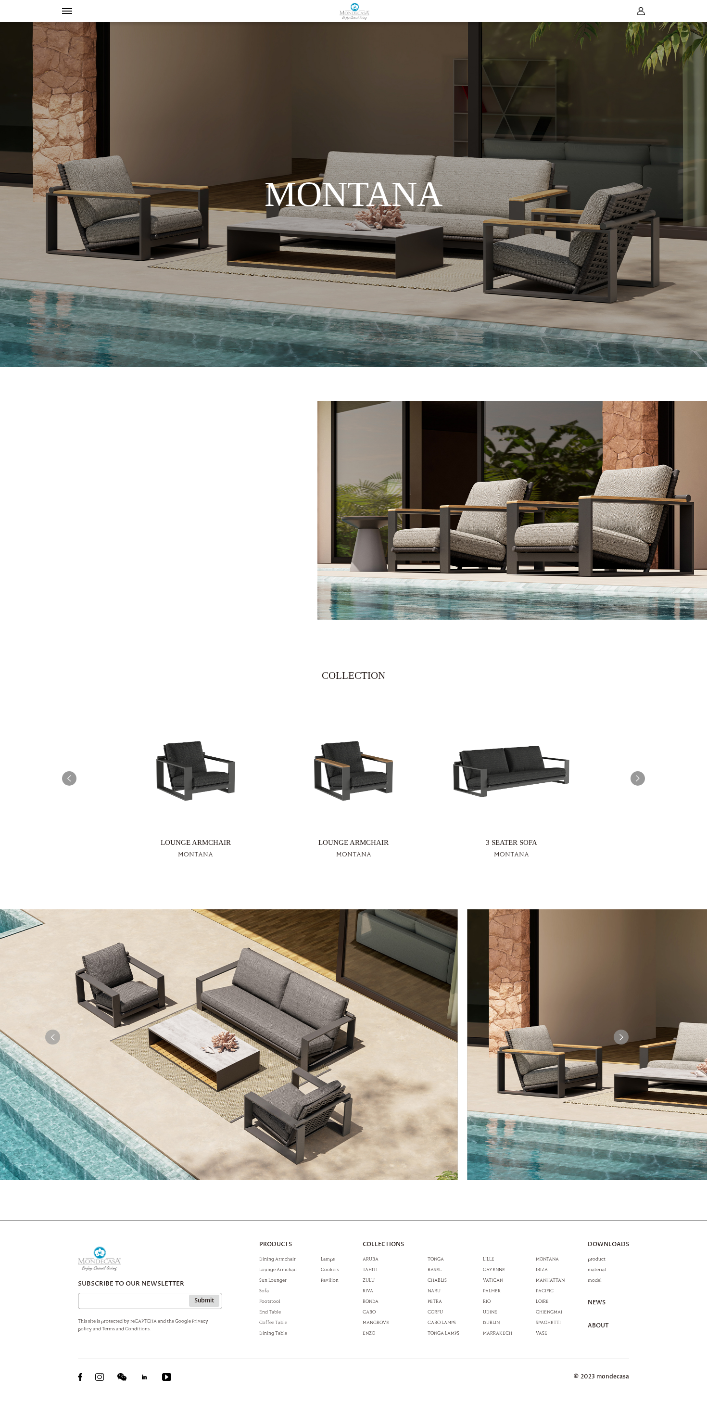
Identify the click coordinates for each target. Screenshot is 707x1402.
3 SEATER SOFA (511, 842)
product (597, 1258)
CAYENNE (494, 1269)
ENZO (369, 1332)
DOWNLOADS (608, 1245)
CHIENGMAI (549, 1311)
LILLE (488, 1258)
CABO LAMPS (442, 1322)
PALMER (492, 1290)
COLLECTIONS (383, 1245)
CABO (369, 1311)
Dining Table (273, 1332)
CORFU (435, 1311)
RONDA (371, 1301)
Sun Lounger (273, 1279)
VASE (541, 1332)
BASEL (435, 1269)
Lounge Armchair (278, 1269)
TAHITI (370, 1269)
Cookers (330, 1269)
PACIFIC (545, 1290)
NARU (434, 1290)
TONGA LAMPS (443, 1332)
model (595, 1279)
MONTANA (547, 1258)
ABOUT (598, 1326)
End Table (270, 1311)
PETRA (435, 1301)
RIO (487, 1301)
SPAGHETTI (548, 1322)
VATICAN (493, 1279)
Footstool (269, 1301)
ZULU (369, 1279)
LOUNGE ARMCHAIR (196, 842)
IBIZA (542, 1269)
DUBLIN (491, 1322)
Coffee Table (273, 1322)
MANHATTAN (550, 1279)
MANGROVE (376, 1322)
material (597, 1269)
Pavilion (330, 1279)
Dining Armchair (277, 1258)
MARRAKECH (497, 1332)
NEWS (597, 1303)
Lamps (328, 1258)
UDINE (490, 1311)
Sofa (264, 1290)
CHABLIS (437, 1279)
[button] (69, 778)
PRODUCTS (275, 1245)
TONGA (436, 1258)
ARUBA (371, 1258)
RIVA (368, 1290)
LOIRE (542, 1301)
